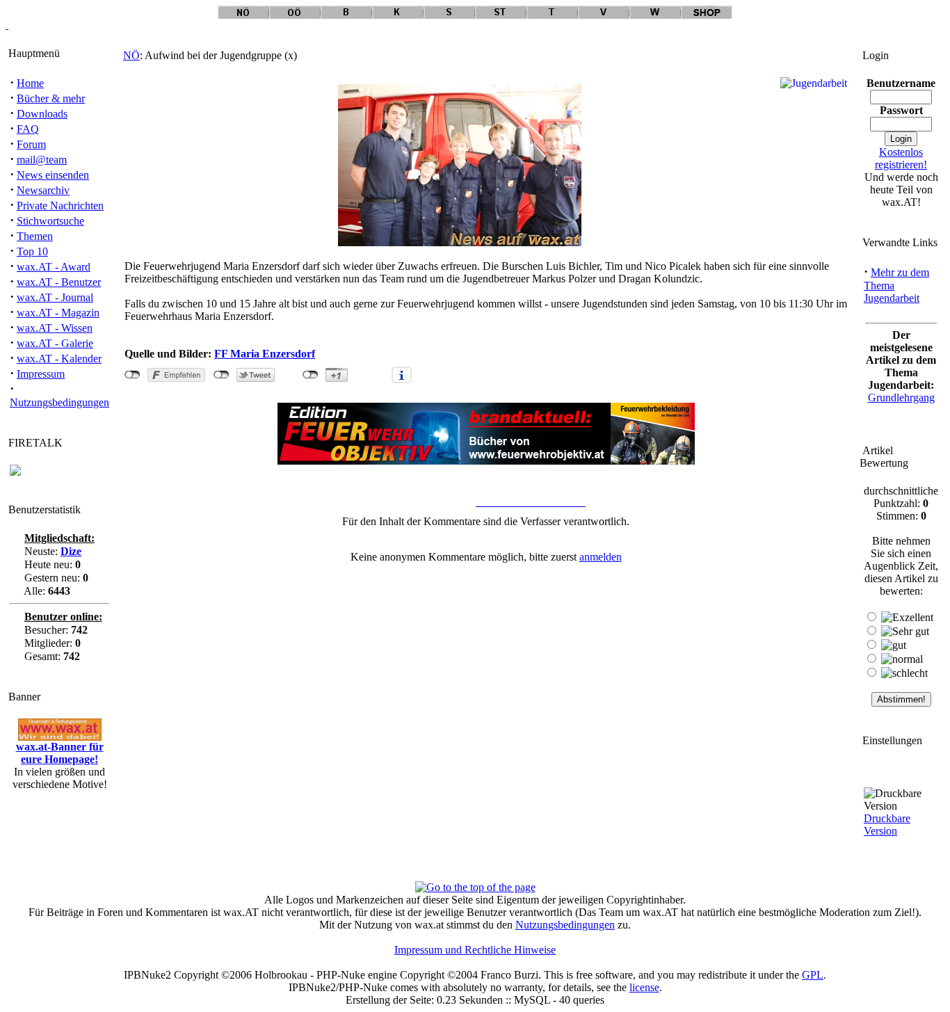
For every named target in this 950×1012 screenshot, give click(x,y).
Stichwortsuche (50, 221)
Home (30, 83)
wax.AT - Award (53, 267)
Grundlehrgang (901, 397)
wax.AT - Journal (55, 297)
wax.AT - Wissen (54, 328)
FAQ (28, 129)
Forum (31, 144)
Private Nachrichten (60, 205)
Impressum (41, 374)
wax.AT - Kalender (59, 358)
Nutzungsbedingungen (59, 402)
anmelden (600, 557)
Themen (35, 236)
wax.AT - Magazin (58, 313)
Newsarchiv (43, 190)
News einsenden (53, 175)
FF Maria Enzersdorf (264, 354)
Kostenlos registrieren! (901, 158)
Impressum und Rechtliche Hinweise (475, 950)
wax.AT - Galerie (55, 343)
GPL (812, 975)
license (644, 987)
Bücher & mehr (51, 98)
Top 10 (32, 251)
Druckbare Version (887, 824)
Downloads (42, 114)
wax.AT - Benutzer (59, 282)
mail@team (42, 160)
